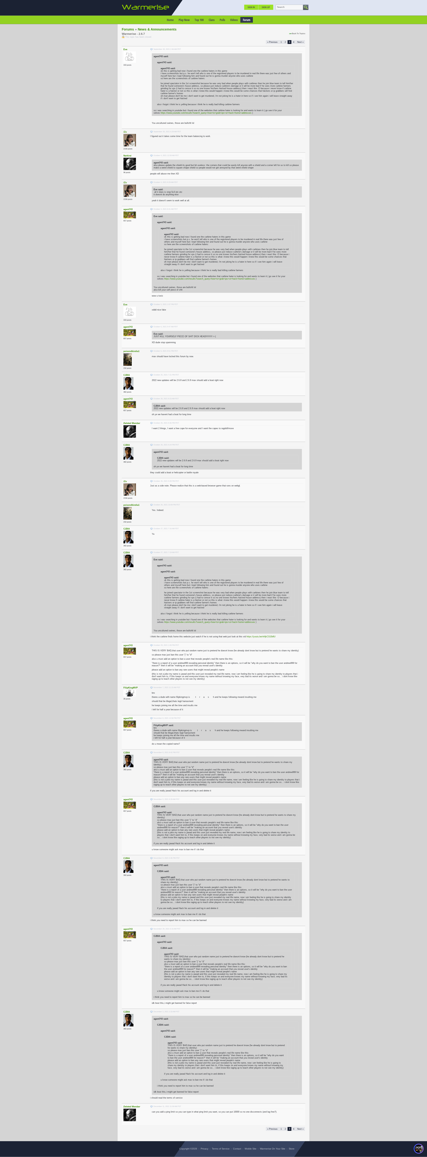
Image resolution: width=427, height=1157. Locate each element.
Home (170, 20)
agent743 (128, 209)
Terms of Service (221, 1148)
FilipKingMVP (130, 687)
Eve (125, 49)
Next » (300, 42)
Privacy (204, 1148)
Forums (128, 29)
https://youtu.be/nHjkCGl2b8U (261, 636)
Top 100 (199, 20)
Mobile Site (250, 1148)
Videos (234, 20)
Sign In (251, 7)
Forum (246, 20)
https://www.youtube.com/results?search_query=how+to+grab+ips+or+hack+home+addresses (206, 113)
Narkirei (127, 155)
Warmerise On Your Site (272, 1148)
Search (281, 7)
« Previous (272, 42)
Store (291, 1148)
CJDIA (126, 375)
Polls (222, 20)
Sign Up (266, 7)
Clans (212, 20)
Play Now (184, 20)
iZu (125, 132)
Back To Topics (298, 33)
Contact (237, 1148)
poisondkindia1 (131, 351)
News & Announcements (157, 29)
